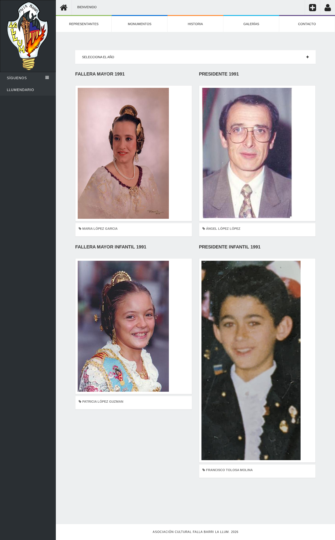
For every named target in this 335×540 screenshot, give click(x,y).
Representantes (83, 24)
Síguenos (17, 78)
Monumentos (139, 24)
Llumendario (20, 90)
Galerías (251, 24)
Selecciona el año (98, 57)
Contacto (307, 24)
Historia (195, 24)
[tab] (195, 57)
